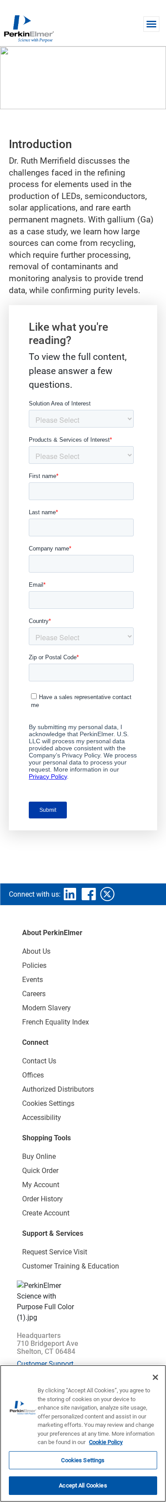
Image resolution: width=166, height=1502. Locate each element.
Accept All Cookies (83, 1485)
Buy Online (39, 1156)
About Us (36, 951)
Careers (34, 994)
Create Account (45, 1213)
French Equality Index (55, 1022)
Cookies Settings (82, 1460)
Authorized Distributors (58, 1089)
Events (32, 979)
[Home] (29, 28)
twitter (107, 894)
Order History (42, 1199)
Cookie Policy (106, 1442)
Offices (33, 1075)
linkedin (70, 894)
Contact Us (39, 1061)
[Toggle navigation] (151, 24)
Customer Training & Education (70, 1266)
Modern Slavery (46, 1008)
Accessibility (41, 1117)
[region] (83, 1433)
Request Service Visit (54, 1252)
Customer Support (45, 1364)
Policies (34, 965)
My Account (40, 1185)
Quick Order (40, 1170)
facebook (88, 894)
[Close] (155, 1377)
